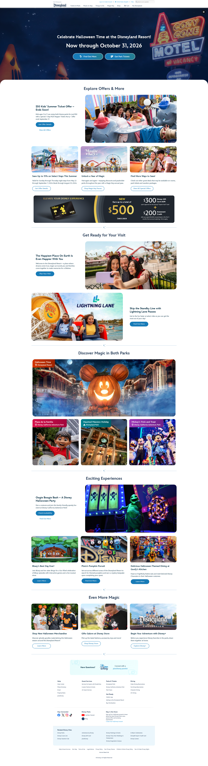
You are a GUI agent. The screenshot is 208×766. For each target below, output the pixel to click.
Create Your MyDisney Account (114, 721)
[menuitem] (115, 1)
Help (132, 2)
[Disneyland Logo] (60, 5)
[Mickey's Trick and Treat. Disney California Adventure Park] (152, 442)
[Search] (137, 2)
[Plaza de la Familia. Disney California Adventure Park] (55, 442)
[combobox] (145, 2)
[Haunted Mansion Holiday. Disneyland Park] (104, 442)
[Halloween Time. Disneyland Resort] (104, 387)
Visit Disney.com (57, 2)
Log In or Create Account (105, 2)
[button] (126, 6)
